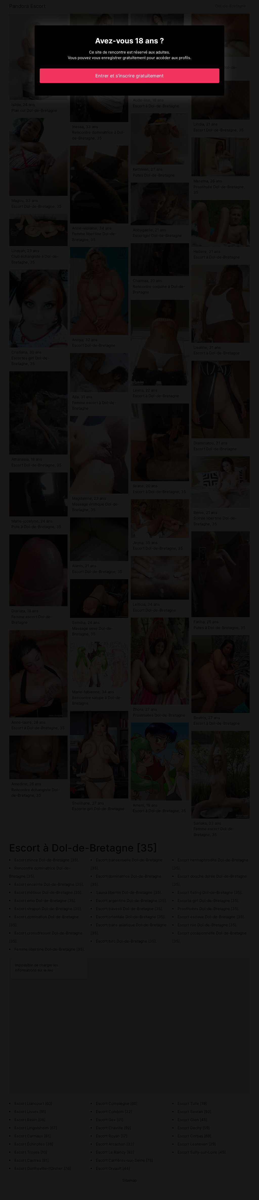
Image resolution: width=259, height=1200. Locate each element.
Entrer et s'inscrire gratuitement (129, 75)
